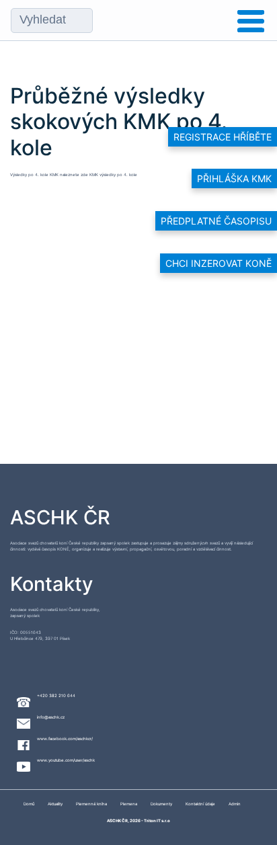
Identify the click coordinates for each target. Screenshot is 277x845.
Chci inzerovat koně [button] (218, 263)
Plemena (128, 803)
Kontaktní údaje (200, 803)
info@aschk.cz (51, 717)
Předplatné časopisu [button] (216, 221)
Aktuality (55, 803)
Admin (235, 803)
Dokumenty (161, 803)
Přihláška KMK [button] (234, 178)
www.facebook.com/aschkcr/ (65, 738)
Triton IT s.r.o (157, 820)
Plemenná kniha (91, 803)
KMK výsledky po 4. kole (113, 174)
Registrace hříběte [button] (222, 137)
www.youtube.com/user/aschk (66, 760)
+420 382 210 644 (56, 695)
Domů (29, 803)
